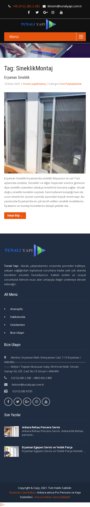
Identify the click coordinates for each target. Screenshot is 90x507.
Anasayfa (16, 309)
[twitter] (37, 12)
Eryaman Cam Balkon (22, 492)
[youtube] (61, 12)
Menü (14, 36)
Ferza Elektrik (61, 497)
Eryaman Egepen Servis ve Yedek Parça (47, 447)
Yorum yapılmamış (34, 84)
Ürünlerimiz (17, 325)
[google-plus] (45, 12)
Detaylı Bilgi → (15, 215)
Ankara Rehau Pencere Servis (41, 427)
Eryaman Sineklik (17, 77)
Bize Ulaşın (17, 333)
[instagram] (53, 12)
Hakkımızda (17, 317)
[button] (2, 505)
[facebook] (28, 12)
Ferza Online (43, 497)
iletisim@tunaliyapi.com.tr (28, 384)
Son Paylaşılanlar (71, 84)
